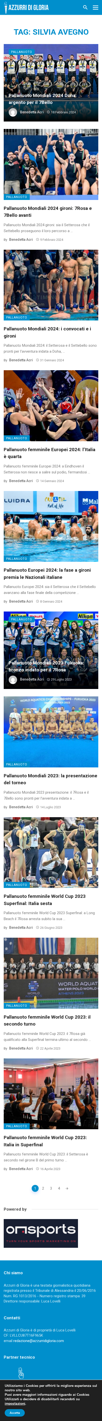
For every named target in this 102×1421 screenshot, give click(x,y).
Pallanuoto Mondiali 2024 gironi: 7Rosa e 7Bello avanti (48, 211)
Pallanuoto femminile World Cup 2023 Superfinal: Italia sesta (45, 899)
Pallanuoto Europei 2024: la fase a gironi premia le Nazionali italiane (47, 573)
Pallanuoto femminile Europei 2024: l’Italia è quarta (49, 453)
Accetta (15, 1413)
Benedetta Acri (32, 112)
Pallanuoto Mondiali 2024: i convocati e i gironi (47, 332)
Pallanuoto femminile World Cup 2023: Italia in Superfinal (45, 1141)
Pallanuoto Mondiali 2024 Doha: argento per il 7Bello (43, 99)
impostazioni (15, 1403)
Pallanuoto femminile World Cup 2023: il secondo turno (47, 1020)
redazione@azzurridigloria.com (38, 1341)
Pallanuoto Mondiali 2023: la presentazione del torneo (50, 779)
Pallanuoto (21, 52)
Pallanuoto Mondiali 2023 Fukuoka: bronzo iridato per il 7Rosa (46, 666)
